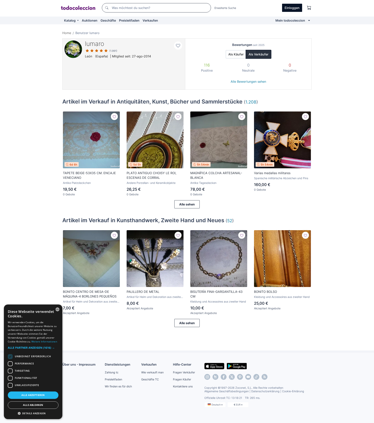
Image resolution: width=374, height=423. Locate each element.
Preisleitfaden (129, 20)
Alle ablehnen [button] (33, 405)
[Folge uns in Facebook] (224, 377)
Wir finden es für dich (118, 386)
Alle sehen (187, 204)
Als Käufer (236, 54)
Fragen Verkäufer (184, 372)
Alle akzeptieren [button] (33, 395)
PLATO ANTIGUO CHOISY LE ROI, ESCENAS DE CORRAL (151, 175)
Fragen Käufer (182, 379)
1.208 (250, 101)
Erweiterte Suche (225, 8)
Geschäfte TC (150, 379)
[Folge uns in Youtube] (248, 377)
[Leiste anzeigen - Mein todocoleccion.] (309, 20)
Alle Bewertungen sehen (248, 81)
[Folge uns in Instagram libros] (215, 377)
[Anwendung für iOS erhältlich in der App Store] (214, 366)
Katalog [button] (70, 20)
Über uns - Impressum (78, 364)
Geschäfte (108, 20)
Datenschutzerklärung (265, 391)
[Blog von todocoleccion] (264, 377)
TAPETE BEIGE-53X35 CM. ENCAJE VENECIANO (89, 175)
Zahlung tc (111, 372)
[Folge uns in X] (232, 377)
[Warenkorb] (309, 7)
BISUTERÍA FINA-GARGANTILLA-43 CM (216, 294)
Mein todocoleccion (290, 20)
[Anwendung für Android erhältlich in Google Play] (237, 366)
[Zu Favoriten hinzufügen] (178, 45)
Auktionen (89, 20)
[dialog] (33, 362)
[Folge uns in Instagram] (207, 377)
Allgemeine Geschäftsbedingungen (226, 391)
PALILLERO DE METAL (143, 292)
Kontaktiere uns (183, 386)
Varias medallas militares (272, 173)
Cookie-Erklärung (293, 391)
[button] (33, 348)
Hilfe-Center (182, 364)
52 (229, 220)
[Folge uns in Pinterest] (240, 377)
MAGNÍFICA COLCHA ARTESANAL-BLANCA (216, 175)
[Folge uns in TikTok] (256, 377)
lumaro (94, 43)
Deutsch (216, 404)
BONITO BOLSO (265, 292)
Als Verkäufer (258, 54)
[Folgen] (114, 116)
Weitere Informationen (44, 341)
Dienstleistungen (117, 364)
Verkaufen (150, 20)
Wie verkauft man (152, 372)
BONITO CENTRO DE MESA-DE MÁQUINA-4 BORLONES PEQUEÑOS (89, 294)
